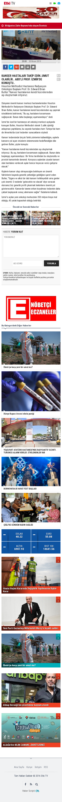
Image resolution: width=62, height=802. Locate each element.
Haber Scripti (28, 790)
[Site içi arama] (36, 784)
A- (58, 79)
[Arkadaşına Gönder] (22, 67)
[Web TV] (54, 3)
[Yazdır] (27, 67)
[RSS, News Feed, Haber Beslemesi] (31, 784)
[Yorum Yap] (33, 67)
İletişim (38, 767)
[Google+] (16, 67)
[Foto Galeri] (58, 3)
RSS (46, 767)
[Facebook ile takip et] (25, 784)
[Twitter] (11, 67)
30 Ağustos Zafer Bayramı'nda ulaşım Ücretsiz (26, 25)
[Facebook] (5, 67)
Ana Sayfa (19, 767)
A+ (58, 75)
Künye (29, 767)
